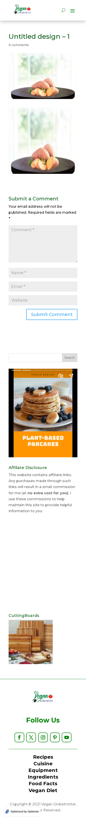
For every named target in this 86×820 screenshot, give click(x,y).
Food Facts (43, 784)
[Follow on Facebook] (19, 737)
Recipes (43, 757)
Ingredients (43, 777)
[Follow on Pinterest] (55, 737)
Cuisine (43, 764)
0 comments (19, 45)
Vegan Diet (43, 790)
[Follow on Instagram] (43, 737)
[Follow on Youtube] (66, 737)
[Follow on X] (31, 737)
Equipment (43, 770)
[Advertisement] (43, 564)
